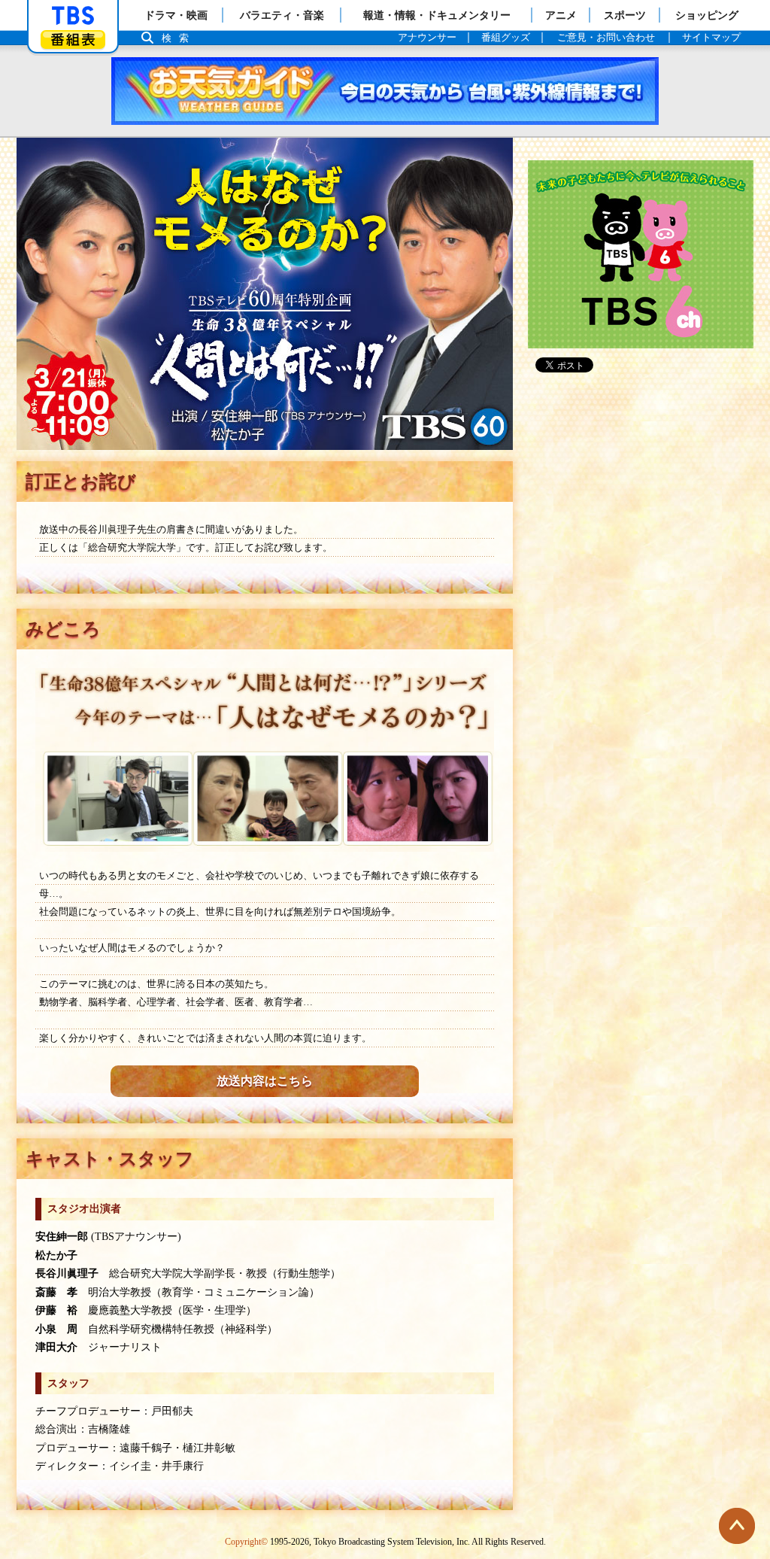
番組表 (73, 39)
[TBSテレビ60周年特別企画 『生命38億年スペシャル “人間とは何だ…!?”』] (265, 294)
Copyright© (246, 1541)
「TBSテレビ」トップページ (73, 16)
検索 (179, 38)
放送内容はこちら (265, 1080)
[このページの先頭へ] (737, 1526)
